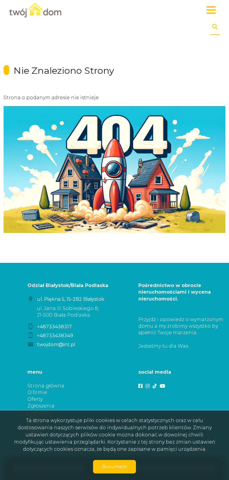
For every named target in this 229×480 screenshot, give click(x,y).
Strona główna (45, 386)
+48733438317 (54, 326)
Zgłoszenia (41, 406)
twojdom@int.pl (56, 344)
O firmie (37, 392)
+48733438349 (55, 335)
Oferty (35, 399)
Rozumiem (114, 466)
